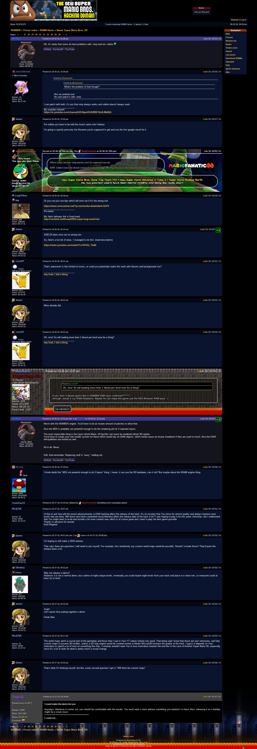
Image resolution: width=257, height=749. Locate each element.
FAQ (228, 65)
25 (56, 34)
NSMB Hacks (47, 30)
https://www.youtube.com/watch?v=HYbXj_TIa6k (70, 245)
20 (36, 34)
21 (40, 34)
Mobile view (128, 736)
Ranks (228, 44)
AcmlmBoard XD (134, 740)
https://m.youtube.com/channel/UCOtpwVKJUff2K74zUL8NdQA (77, 112)
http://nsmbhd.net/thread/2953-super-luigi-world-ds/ (71, 219)
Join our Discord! (201, 12)
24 (52, 34)
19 (32, 34)
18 (29, 34)
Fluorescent (67, 78)
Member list (231, 41)
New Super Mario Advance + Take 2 (143, 179)
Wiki (228, 72)
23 (48, 34)
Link (205, 39)
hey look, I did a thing (56, 274)
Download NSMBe (234, 58)
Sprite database (233, 69)
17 (25, 34)
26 (59, 34)
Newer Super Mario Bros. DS (72, 30)
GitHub (47, 49)
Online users (231, 48)
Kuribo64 (58, 49)
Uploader (230, 62)
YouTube (70, 49)
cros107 (74, 384)
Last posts (230, 55)
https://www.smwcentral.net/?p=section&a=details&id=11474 (76, 206)
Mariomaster (77, 83)
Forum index (30, 30)
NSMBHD (16, 30)
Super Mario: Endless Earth (186, 179)
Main (228, 34)
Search (229, 51)
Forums (229, 37)
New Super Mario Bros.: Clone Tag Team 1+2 (89, 179)
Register (235, 20)
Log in (243, 20)
